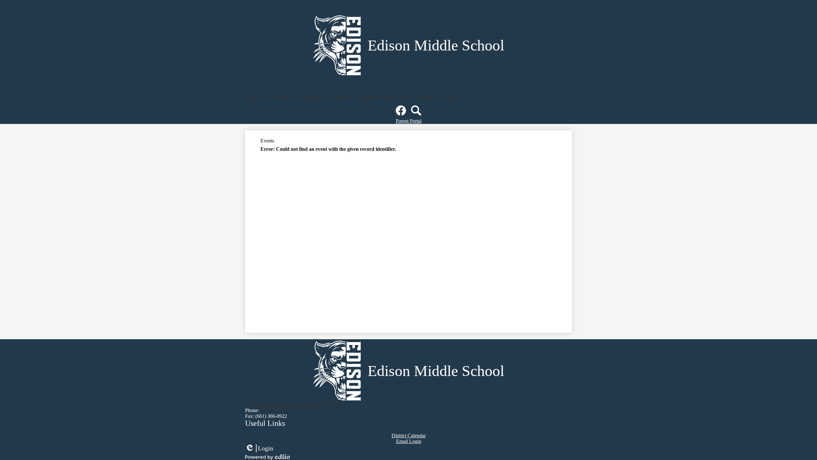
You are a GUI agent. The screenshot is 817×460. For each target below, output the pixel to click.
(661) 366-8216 (276, 410)
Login (259, 448)
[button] (254, 97)
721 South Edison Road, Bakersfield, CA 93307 (293, 404)
